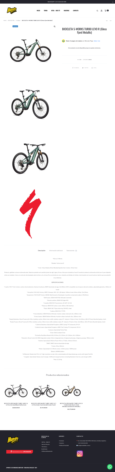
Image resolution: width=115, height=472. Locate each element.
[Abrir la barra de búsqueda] (97, 10)
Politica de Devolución (47, 451)
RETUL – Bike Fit (46, 442)
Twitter (86, 67)
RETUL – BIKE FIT (55, 10)
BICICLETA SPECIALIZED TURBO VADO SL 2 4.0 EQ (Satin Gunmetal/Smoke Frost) (43, 404)
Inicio (38, 10)
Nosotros (66, 10)
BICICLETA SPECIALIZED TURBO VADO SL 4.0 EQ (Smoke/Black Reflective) (16, 404)
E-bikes (18, 20)
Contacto (75, 10)
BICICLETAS (11, 20)
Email (95, 67)
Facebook (76, 67)
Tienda (45, 10)
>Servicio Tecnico (45, 444)
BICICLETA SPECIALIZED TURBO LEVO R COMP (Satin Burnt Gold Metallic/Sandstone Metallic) (71, 405)
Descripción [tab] (41, 250)
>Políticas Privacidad (64, 445)
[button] (54, 26)
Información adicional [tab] (56, 250)
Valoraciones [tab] (71, 250)
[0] (105, 10)
